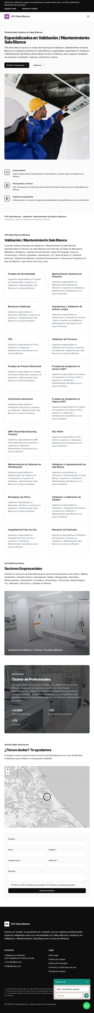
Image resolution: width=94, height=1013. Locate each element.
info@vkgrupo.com (12, 966)
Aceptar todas (10, 9)
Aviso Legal (53, 955)
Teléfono (52, 850)
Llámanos (37, 65)
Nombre (12, 839)
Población (53, 860)
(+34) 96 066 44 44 (13, 962)
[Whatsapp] (86, 1005)
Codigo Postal (14, 860)
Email (11, 850)
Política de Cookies (56, 959)
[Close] (87, 982)
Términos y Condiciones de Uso (62, 885)
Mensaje (12, 871)
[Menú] (88, 16)
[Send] (86, 995)
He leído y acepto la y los (43, 885)
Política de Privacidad (36, 885)
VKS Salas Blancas (20, 16)
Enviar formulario (47, 891)
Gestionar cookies (29, 9)
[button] (47, 797)
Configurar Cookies (56, 971)
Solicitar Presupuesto (15, 65)
